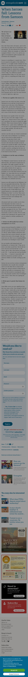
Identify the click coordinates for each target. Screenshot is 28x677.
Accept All (14, 670)
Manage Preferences (14, 674)
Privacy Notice (12, 666)
